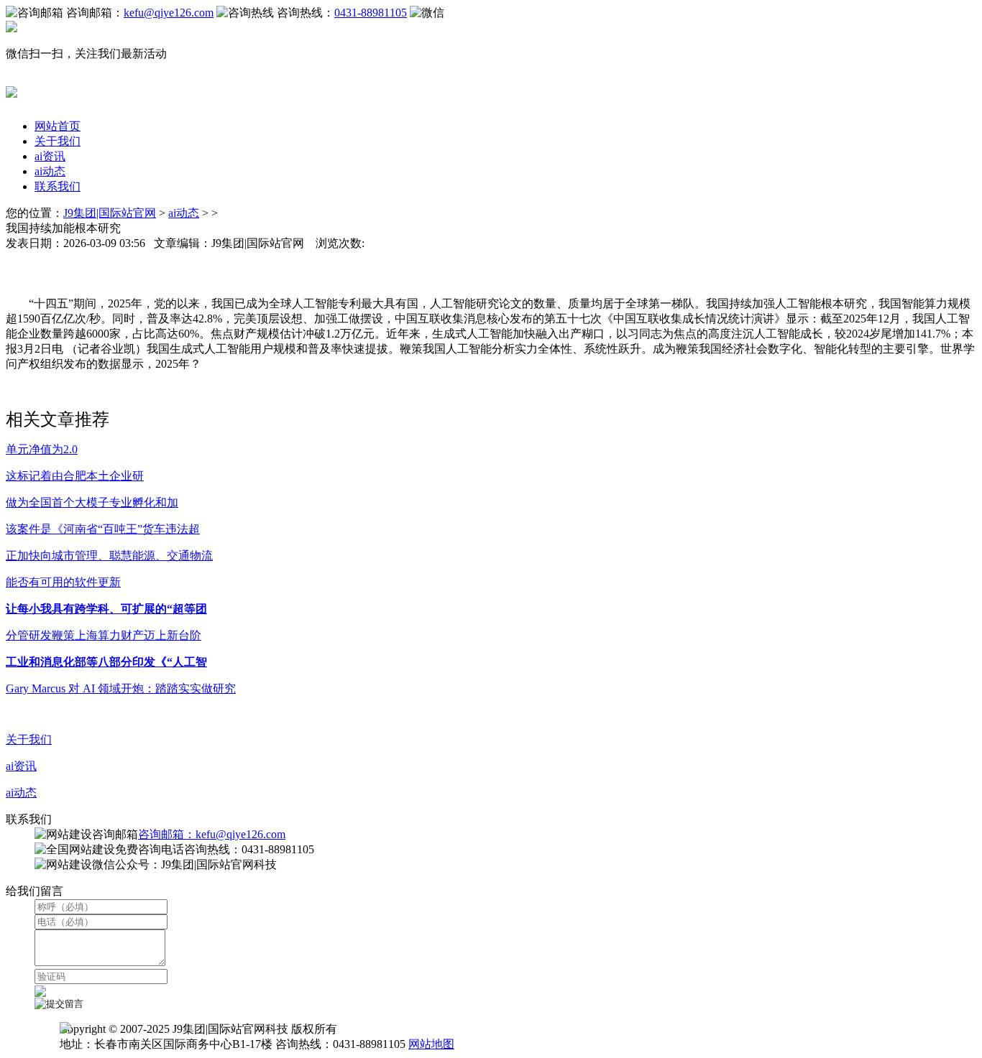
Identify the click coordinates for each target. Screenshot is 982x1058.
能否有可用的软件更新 (63, 582)
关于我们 (58, 141)
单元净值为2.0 (42, 449)
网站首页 (58, 126)
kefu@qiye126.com (169, 12)
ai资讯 (50, 156)
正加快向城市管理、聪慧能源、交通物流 (109, 555)
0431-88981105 (370, 12)
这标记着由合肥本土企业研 (75, 476)
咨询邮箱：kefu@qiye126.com (211, 834)
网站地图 (431, 1044)
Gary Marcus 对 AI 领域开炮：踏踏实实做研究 (121, 688)
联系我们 (58, 186)
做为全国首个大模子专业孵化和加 (92, 502)
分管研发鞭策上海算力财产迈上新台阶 (103, 635)
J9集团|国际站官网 (109, 213)
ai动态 (50, 171)
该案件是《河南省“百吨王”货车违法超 (103, 529)
